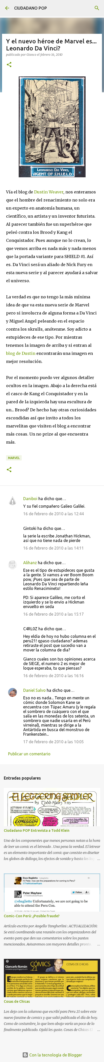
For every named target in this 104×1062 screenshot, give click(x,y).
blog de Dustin (21, 353)
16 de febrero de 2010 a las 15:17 (53, 614)
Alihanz (30, 562)
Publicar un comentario (29, 754)
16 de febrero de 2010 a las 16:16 (53, 675)
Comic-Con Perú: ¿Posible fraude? (32, 916)
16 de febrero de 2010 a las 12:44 (53, 513)
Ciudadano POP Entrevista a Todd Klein (36, 830)
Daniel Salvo (34, 690)
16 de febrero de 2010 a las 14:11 (53, 548)
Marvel (14, 458)
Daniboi (30, 498)
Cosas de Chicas (17, 1001)
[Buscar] (97, 8)
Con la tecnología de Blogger (55, 1055)
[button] (9, 65)
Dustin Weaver (48, 191)
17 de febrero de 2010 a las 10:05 (53, 741)
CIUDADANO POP (30, 8)
